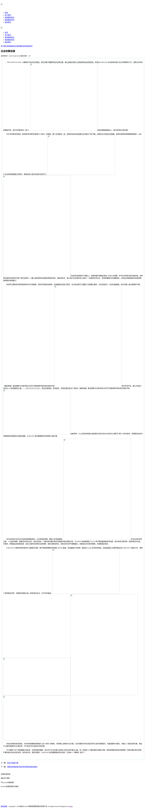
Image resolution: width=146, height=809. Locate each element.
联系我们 (8, 22)
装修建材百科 (9, 20)
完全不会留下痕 (12, 763)
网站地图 (4, 806)
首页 (6, 13)
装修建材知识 (9, 17)
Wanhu (70, 806)
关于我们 (8, 15)
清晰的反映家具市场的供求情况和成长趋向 (22, 767)
